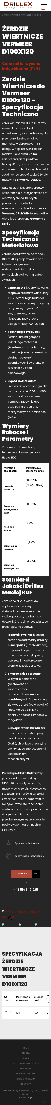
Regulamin (25, 1068)
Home (26, 1047)
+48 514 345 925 (25, 889)
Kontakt (25, 1084)
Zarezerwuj (21, 873)
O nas (25, 1058)
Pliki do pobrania (25, 1078)
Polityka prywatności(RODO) (26, 1090)
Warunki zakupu (25, 1073)
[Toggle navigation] (44, 5)
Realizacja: (24, 1097)
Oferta (26, 1053)
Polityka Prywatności (26, 1063)
